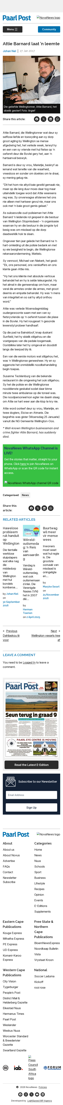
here (23, 464)
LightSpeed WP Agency (39, 1100)
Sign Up (31, 807)
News (25, 495)
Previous (11, 631)
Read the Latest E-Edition (32, 765)
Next (54, 631)
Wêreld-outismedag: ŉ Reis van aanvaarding (31, 549)
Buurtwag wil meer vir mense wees (50, 533)
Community (49, 29)
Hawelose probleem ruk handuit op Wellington (11, 535)
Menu (8, 29)
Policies (43, 1087)
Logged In (29, 662)
